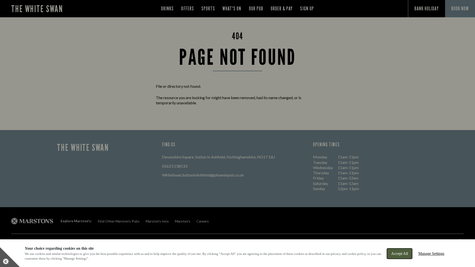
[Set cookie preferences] (10, 257)
